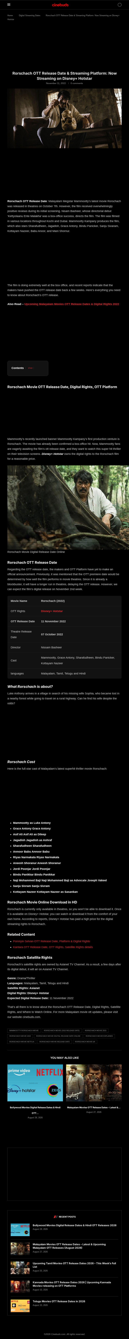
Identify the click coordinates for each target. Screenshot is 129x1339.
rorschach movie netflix (21, 1042)
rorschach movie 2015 (95, 1030)
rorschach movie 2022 (20, 1036)
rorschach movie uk (85, 1042)
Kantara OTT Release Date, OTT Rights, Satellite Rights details (53, 947)
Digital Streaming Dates (29, 15)
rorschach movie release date (54, 1042)
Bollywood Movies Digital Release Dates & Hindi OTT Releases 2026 (74, 1225)
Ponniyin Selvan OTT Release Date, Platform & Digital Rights (51, 941)
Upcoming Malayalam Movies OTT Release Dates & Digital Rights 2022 (71, 304)
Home (10, 15)
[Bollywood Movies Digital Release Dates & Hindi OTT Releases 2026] (35, 1082)
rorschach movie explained (99, 1036)
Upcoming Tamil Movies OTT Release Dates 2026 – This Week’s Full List (74, 1265)
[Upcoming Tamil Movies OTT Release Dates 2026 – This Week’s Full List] (20, 1268)
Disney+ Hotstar (52, 611)
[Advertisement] (64, 48)
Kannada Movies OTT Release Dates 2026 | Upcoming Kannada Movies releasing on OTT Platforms (72, 1284)
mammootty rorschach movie (24, 1030)
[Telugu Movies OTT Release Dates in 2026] (20, 1306)
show (30, 368)
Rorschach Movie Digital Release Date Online (58, 1036)
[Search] (114, 4)
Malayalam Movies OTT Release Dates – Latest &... (94, 1107)
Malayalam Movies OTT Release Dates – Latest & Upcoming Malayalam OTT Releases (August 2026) (69, 1246)
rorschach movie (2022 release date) (62, 1030)
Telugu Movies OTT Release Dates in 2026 (59, 1301)
